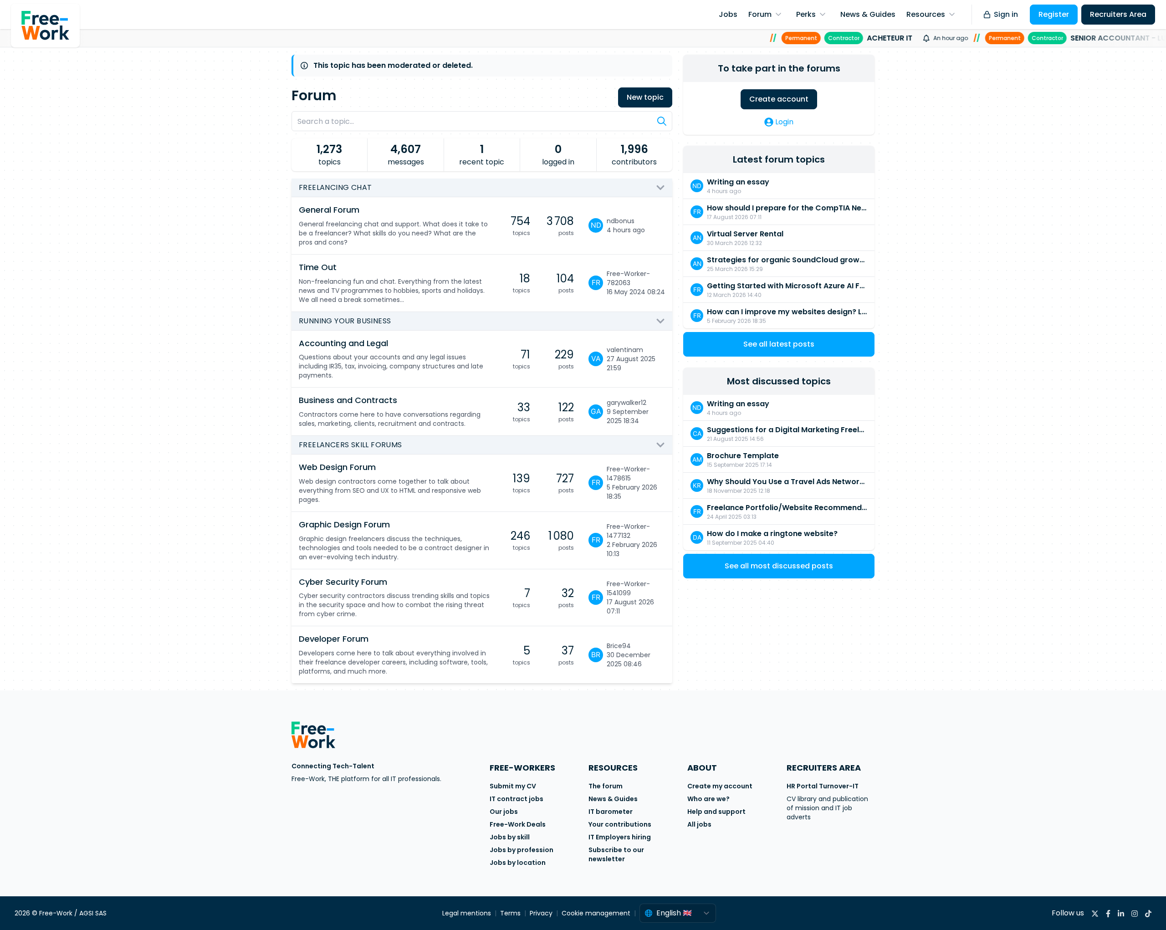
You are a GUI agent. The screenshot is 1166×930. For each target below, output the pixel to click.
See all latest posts (778, 344)
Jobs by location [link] (518, 862)
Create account (778, 99)
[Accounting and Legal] (438, 359)
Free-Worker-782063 (628, 278)
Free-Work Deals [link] (518, 824)
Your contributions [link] (619, 824)
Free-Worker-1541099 (628, 588)
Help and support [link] (716, 811)
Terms (510, 913)
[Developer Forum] (438, 655)
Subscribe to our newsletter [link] (616, 854)
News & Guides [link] (613, 798)
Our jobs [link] (504, 811)
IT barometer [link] (610, 811)
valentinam (625, 349)
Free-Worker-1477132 (628, 531)
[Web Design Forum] (438, 483)
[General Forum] (438, 225)
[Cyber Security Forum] (438, 598)
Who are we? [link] (708, 798)
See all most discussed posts (779, 566)
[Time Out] (438, 283)
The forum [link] (605, 786)
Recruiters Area (1118, 14)
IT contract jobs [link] (516, 798)
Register (1053, 14)
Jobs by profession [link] (521, 849)
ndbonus (620, 220)
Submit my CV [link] (513, 786)
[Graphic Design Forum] (438, 540)
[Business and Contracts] (438, 411)
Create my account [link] (719, 786)
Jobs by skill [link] (510, 837)
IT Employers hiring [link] (619, 837)
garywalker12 (626, 402)
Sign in (1006, 14)
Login (784, 122)
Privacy (541, 913)
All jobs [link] (699, 824)
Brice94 (619, 645)
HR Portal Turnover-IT (823, 786)
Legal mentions (466, 913)
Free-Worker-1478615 (628, 474)
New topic (645, 97)
